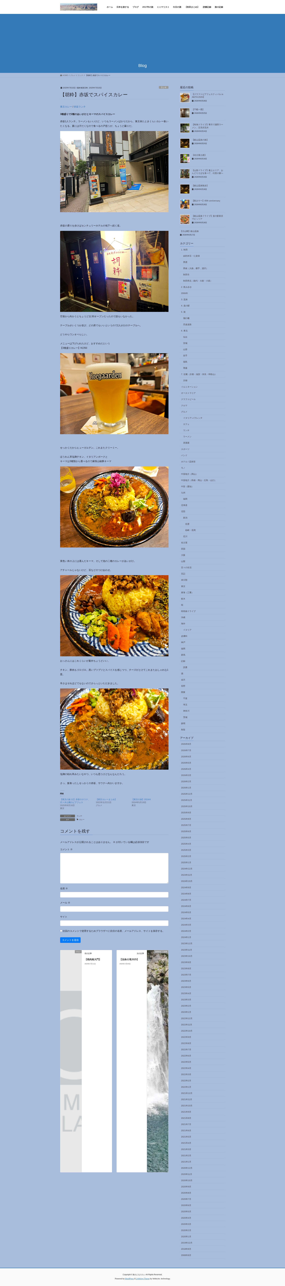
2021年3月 (186, 1149)
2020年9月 (186, 1186)
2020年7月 (186, 1199)
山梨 (183, 561)
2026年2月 (186, 781)
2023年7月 (186, 975)
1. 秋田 (184, 249)
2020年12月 (186, 1168)
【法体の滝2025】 (129, 959)
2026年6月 (186, 756)
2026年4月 (186, 769)
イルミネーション (189, 387)
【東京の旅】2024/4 (141, 799)
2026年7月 (186, 750)
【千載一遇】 (198, 109)
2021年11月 (186, 1099)
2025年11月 (186, 800)
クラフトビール (188, 399)
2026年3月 (186, 775)
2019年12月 (186, 1243)
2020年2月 (186, 1230)
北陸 (183, 511)
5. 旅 (183, 312)
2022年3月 (186, 1074)
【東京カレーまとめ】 (106, 799)
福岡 (185, 499)
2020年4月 (186, 1218)
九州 (183, 493)
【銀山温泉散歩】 (200, 185)
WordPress (129, 1279)
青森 (185, 368)
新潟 (185, 518)
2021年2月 (186, 1155)
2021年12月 (186, 1093)
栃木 (183, 599)
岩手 (185, 355)
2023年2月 (186, 1006)
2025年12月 (186, 794)
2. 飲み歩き (186, 287)
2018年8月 (186, 1249)
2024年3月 (186, 925)
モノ (183, 468)
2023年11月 (186, 950)
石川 (185, 536)
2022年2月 (186, 1080)
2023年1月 (186, 1012)
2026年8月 (186, 744)
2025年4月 (186, 844)
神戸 (183, 642)
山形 (185, 349)
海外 (183, 623)
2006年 (184, 293)
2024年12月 (186, 869)
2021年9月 (186, 1112)
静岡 (183, 723)
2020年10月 (186, 1180)
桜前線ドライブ (188, 611)
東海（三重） (187, 592)
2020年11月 (186, 1174)
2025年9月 (186, 812)
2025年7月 (186, 825)
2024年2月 (186, 931)
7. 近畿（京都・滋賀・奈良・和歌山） (199, 374)
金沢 (183, 680)
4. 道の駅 (185, 305)
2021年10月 (186, 1105)
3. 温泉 (184, 299)
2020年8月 (186, 1193)
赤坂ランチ (80, 106)
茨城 (185, 717)
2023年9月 (186, 962)
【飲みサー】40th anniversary (206, 200)
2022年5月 (186, 1062)
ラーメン (187, 436)
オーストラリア (188, 393)
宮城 (185, 343)
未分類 (184, 580)
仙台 (185, 337)
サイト (63, 916)
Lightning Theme (143, 1279)
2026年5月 (186, 763)
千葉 (185, 698)
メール (65, 902)
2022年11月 (186, 1024)
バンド (184, 455)
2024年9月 (186, 887)
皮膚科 (184, 636)
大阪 (183, 555)
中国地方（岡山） (189, 474)
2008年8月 (186, 1255)
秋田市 (186, 274)
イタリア (187, 630)
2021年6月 (186, 1130)
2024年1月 (186, 937)
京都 (185, 380)
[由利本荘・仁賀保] (157, 1061)
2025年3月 (186, 850)
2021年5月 (186, 1137)
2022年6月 (186, 1056)
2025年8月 (186, 819)
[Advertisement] (142, 36)
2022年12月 (186, 1018)
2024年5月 (186, 912)
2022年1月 (186, 1087)
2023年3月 (186, 999)
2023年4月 (186, 993)
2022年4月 (186, 1068)
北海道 (184, 505)
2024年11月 (186, 875)
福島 (185, 362)
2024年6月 (186, 906)
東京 (183, 586)
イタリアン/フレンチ (192, 418)
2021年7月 (186, 1124)
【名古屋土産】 (199, 155)
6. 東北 (184, 330)
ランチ (164, 87)
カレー (81, 819)
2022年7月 (186, 1049)
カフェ (186, 424)
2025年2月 (186, 856)
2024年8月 (186, 894)
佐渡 (187, 524)
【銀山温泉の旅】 (200, 140)
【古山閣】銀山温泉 (189, 231)
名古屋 (184, 542)
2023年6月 (186, 981)
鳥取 (183, 729)
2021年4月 (186, 1143)
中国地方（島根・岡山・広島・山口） (198, 480)
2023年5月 (186, 987)
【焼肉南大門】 (93, 959)
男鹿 (185, 262)
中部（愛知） (187, 486)
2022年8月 (186, 1043)
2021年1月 (186, 1162)
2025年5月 (186, 837)
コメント (66, 849)
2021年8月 (186, 1118)
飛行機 (186, 318)
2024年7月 (186, 900)
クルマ (184, 405)
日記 (183, 574)
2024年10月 (186, 881)
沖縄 (183, 617)
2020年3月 (186, 1224)
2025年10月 (186, 806)
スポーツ (185, 449)
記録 (183, 661)
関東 (183, 692)
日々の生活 (186, 567)
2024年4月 (186, 918)
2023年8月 (186, 968)
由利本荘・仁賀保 (191, 256)
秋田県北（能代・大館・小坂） (197, 281)
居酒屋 (186, 443)
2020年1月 (186, 1236)
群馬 (183, 655)
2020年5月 (186, 1211)
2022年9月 (186, 1037)
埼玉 (185, 704)
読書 (185, 667)
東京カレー (66, 106)
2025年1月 (186, 862)
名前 (64, 888)
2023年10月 (186, 956)
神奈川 (186, 711)
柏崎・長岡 (190, 530)
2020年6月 (186, 1205)
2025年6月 (186, 831)
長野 (183, 686)
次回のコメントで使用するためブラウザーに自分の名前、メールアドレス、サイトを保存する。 (114, 931)
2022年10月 (186, 1031)
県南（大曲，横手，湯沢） (195, 268)
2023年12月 (186, 943)
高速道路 (187, 324)
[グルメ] (71, 956)
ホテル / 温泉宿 (188, 461)
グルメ (184, 412)
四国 (183, 549)
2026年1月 (186, 787)
